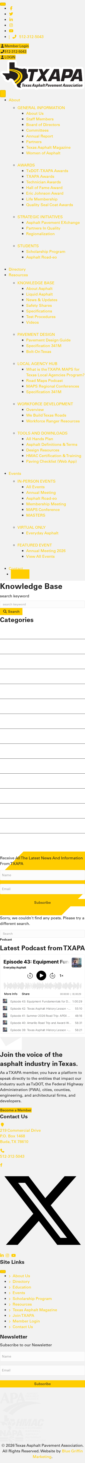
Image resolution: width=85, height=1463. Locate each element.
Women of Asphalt (43, 152)
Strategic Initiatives (40, 216)
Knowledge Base (35, 282)
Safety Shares (39, 305)
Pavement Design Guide (48, 340)
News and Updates (22, 737)
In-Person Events (36, 481)
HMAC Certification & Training (53, 455)
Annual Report (39, 136)
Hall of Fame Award (44, 187)
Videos (32, 322)
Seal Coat (14, 782)
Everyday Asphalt (42, 532)
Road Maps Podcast (44, 380)
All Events (35, 486)
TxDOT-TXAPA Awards (47, 170)
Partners (34, 141)
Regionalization (40, 233)
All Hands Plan (39, 438)
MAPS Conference (43, 509)
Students (28, 245)
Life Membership (42, 199)
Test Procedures (41, 316)
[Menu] (3, 4)
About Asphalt (39, 288)
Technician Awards (43, 181)
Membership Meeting (46, 503)
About (14, 99)
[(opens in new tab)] (20, 1403)
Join (20, 574)
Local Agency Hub (37, 363)
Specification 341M (43, 345)
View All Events (40, 556)
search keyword (14, 595)
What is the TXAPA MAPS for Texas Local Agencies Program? (55, 372)
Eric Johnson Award (44, 193)
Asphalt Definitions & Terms (51, 444)
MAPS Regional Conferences (52, 386)
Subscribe (42, 902)
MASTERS (35, 515)
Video (9, 841)
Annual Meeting (41, 492)
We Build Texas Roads (46, 415)
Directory (17, 269)
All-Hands (14, 647)
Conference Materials (26, 692)
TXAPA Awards (40, 176)
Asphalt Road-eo (41, 257)
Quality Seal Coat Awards (49, 204)
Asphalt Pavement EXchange (53, 222)
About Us (35, 113)
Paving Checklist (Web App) (51, 461)
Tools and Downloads (42, 433)
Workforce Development (45, 403)
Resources (18, 274)
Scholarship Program (45, 251)
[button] (1, 1165)
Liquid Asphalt (39, 294)
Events (15, 473)
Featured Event (34, 545)
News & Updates (41, 299)
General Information (41, 107)
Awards (26, 165)
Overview (35, 409)
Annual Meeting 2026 (46, 550)
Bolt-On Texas (38, 351)
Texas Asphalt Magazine (48, 147)
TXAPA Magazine (20, 826)
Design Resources (42, 450)
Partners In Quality (43, 228)
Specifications (39, 311)
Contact (16, 568)
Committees (37, 130)
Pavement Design (36, 334)
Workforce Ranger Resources (53, 421)
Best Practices (19, 677)
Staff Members (40, 118)
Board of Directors (43, 124)
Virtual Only (31, 527)
